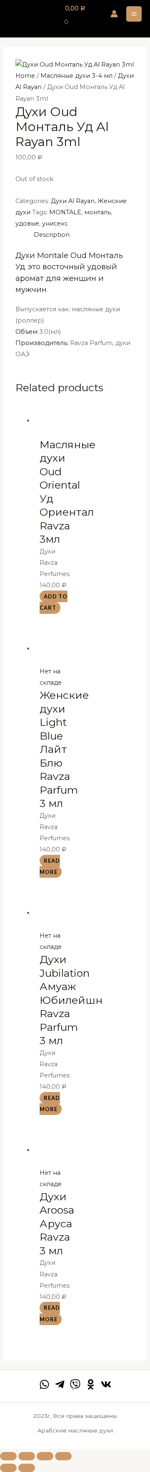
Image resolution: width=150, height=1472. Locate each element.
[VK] (106, 1384)
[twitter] (75, 1384)
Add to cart (54, 602)
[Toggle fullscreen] (45, 1456)
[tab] (84, 235)
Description (52, 234)
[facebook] (44, 1384)
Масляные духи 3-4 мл (76, 75)
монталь (97, 212)
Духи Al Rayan (73, 201)
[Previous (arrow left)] (8, 1468)
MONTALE (65, 212)
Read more (50, 866)
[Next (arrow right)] (26, 1468)
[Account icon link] (114, 13)
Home (25, 75)
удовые (27, 223)
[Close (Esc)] (8, 1456)
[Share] (26, 1456)
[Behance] (90, 1384)
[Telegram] (60, 1384)
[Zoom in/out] (63, 1456)
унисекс (55, 223)
